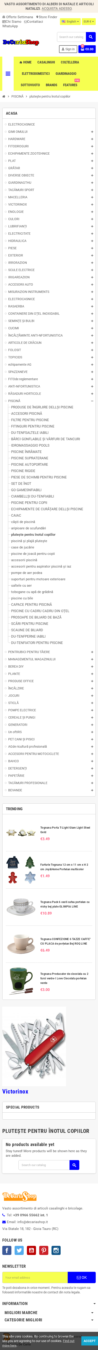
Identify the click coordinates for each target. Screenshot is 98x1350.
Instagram (56, 1250)
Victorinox (15, 1091)
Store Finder (46, 17)
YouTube (31, 1250)
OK (84, 1277)
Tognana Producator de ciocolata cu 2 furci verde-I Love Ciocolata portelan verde (64, 978)
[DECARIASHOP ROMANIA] (21, 42)
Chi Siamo (13, 22)
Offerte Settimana (17, 17)
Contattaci (35, 22)
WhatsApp (10, 26)
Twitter (19, 1250)
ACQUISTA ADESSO (57, 9)
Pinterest (43, 1250)
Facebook (6, 1250)
